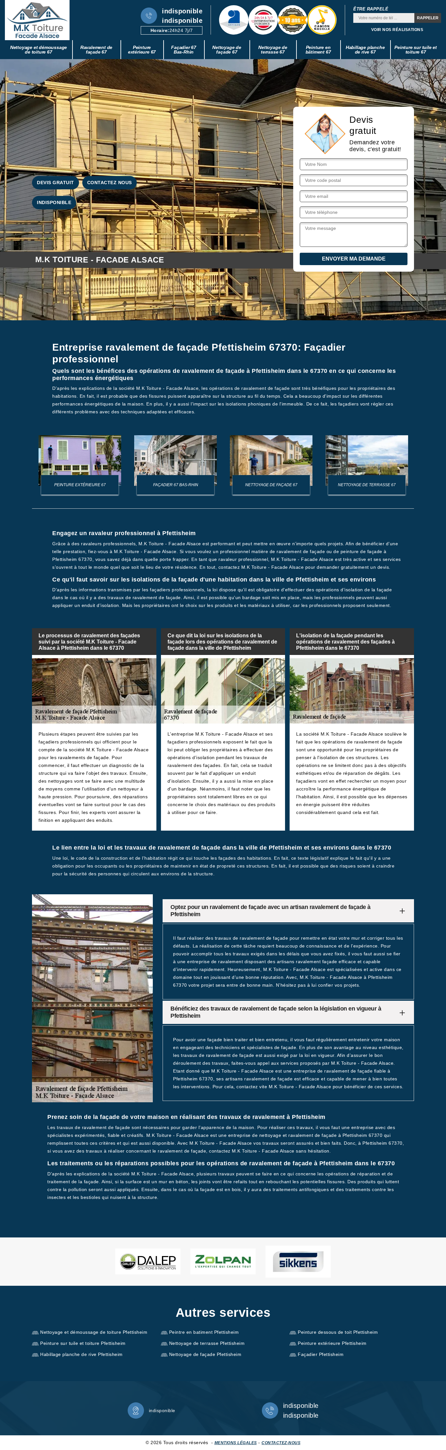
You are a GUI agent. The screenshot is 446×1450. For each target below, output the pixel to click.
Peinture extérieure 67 (142, 50)
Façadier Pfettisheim (320, 1354)
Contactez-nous (281, 1443)
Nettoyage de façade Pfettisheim (205, 1354)
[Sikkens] (298, 1262)
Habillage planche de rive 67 (365, 50)
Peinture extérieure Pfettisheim (332, 1343)
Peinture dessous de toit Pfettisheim (338, 1332)
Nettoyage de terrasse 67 (272, 50)
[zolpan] (223, 1261)
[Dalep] (148, 1261)
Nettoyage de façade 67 (226, 50)
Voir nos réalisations (397, 29)
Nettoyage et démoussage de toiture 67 (38, 50)
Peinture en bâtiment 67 (318, 50)
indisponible (182, 11)
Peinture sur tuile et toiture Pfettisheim (83, 1343)
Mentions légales (236, 1443)
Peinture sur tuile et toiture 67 (415, 50)
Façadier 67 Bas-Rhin (183, 50)
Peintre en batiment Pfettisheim (204, 1332)
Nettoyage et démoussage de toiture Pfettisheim (93, 1332)
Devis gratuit (55, 182)
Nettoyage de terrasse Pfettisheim (207, 1343)
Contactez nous (109, 182)
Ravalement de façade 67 (96, 50)
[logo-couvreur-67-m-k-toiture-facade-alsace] (37, 20)
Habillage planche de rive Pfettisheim (81, 1354)
